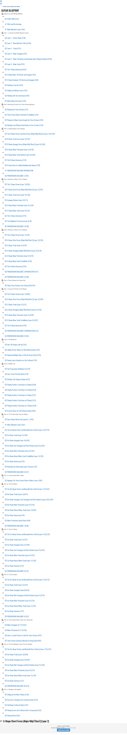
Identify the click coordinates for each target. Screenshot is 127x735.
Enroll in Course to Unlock (63, 730)
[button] (1, 1)
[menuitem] (1, 4)
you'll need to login (70, 728)
